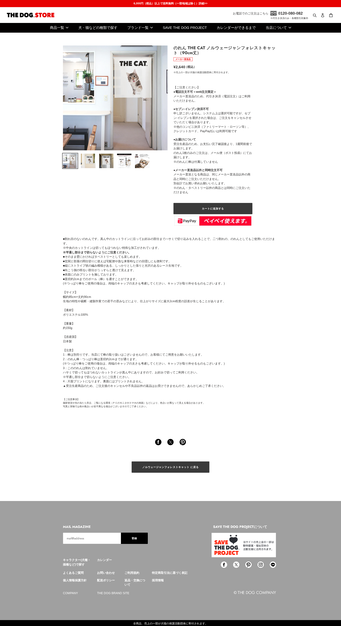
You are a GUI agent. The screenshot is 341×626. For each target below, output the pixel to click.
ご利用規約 (132, 572)
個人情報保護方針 (75, 580)
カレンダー (104, 560)
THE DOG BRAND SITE (113, 593)
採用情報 (158, 580)
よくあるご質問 (73, 572)
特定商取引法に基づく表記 (169, 572)
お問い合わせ (106, 572)
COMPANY (70, 593)
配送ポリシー (106, 580)
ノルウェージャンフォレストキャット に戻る (170, 467)
